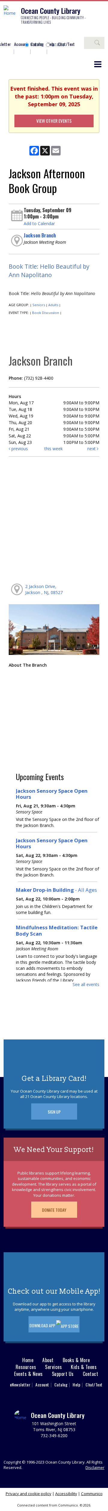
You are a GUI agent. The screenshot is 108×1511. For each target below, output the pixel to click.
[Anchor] (52, 33)
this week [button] (53, 448)
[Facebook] (7, 33)
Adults (53, 305)
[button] (97, 64)
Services (53, 1367)
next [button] (92, 448)
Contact (90, 1374)
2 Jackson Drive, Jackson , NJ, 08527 (44, 589)
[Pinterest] (34, 33)
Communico (92, 1493)
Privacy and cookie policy (28, 1493)
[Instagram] (16, 33)
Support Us (63, 1374)
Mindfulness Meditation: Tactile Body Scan (57, 930)
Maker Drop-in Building (56, 889)
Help (76, 1384)
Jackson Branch (40, 235)
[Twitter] (25, 33)
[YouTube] (43, 33)
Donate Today (54, 1210)
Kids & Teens (84, 1367)
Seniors (38, 305)
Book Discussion (45, 312)
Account (21, 44)
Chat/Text (94, 1384)
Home (27, 1360)
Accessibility (66, 1493)
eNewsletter (20, 1384)
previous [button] (19, 448)
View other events (54, 120)
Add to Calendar (39, 223)
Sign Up (54, 1111)
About (48, 1360)
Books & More (76, 1360)
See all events (86, 984)
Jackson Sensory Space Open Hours (52, 793)
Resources (26, 1367)
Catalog (57, 44)
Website (36, 44)
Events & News (28, 1374)
